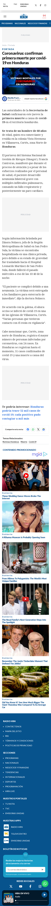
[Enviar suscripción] (42, 869)
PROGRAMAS (7, 23)
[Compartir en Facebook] (28, 429)
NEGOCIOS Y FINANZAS (37, 23)
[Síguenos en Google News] (43, 429)
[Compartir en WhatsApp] (33, 429)
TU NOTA (5, 5)
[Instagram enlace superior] (45, 5)
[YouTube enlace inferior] (20, 886)
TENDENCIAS (12, 772)
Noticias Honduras (11, 442)
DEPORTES (10, 781)
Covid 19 (32, 442)
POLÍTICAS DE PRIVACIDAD (18, 745)
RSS (7, 736)
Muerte (24, 442)
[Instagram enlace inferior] (40, 886)
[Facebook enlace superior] (40, 5)
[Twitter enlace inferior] (11, 886)
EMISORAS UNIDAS (24, 5)
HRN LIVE (10, 791)
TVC (15, 4)
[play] (44, 895)
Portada (11, 45)
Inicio (4, 45)
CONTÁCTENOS (13, 726)
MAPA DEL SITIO (13, 731)
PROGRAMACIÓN (14, 786)
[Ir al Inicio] (23, 16)
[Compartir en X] (38, 429)
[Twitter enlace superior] (36, 5)
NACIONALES (20, 23)
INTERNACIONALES (15, 777)
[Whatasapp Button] (45, 883)
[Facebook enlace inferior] (30, 886)
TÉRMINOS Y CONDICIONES (19, 740)
